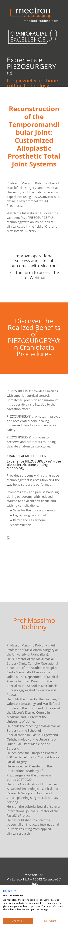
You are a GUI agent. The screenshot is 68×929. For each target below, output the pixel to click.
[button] (9, 890)
